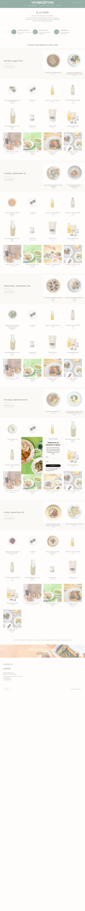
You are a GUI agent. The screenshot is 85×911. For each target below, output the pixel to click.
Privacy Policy (53, 469)
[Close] (62, 439)
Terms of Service (49, 470)
